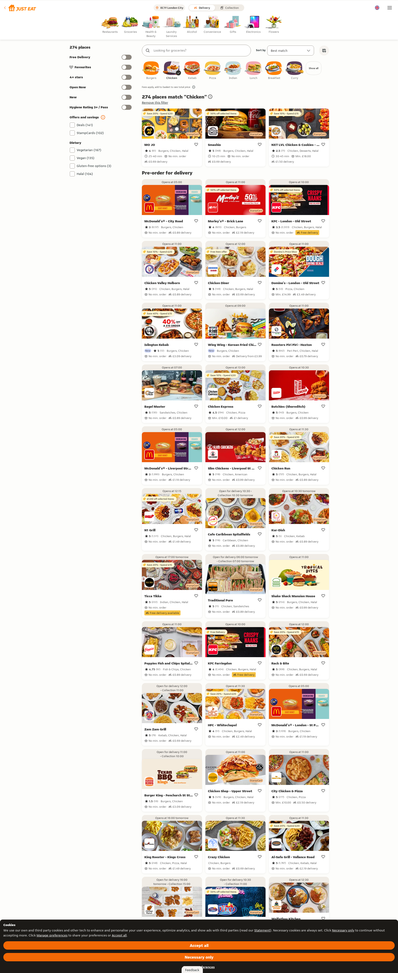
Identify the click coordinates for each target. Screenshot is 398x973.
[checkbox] (151, 70)
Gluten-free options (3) (94, 166)
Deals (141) (85, 125)
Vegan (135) (85, 158)
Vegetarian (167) (89, 150)
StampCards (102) (90, 133)
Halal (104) (85, 174)
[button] (19, 7)
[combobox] (201, 50)
